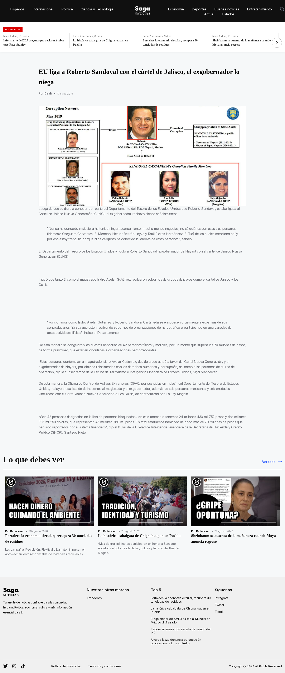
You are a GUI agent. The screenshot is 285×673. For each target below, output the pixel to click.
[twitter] (14, 666)
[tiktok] (23, 666)
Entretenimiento (259, 9)
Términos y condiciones (104, 666)
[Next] (277, 43)
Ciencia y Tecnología (97, 9)
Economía (176, 9)
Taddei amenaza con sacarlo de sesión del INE (181, 630)
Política (67, 9)
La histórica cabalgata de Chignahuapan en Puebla (180, 610)
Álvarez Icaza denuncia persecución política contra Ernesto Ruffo (176, 641)
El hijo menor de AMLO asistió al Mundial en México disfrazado (180, 620)
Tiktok (219, 611)
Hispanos (17, 9)
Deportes (199, 9)
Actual (209, 14)
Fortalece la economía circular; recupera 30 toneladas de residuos (181, 599)
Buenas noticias (226, 9)
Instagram (221, 598)
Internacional (43, 9)
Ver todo (269, 462)
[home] (142, 9)
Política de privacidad (66, 666)
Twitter (219, 605)
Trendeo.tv (94, 598)
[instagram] (5, 666)
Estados (228, 14)
